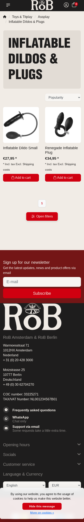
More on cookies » (42, 512)
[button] (9, 5)
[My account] (66, 5)
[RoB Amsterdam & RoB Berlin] (42, 5)
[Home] (4, 17)
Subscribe (42, 293)
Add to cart (23, 177)
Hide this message (42, 506)
